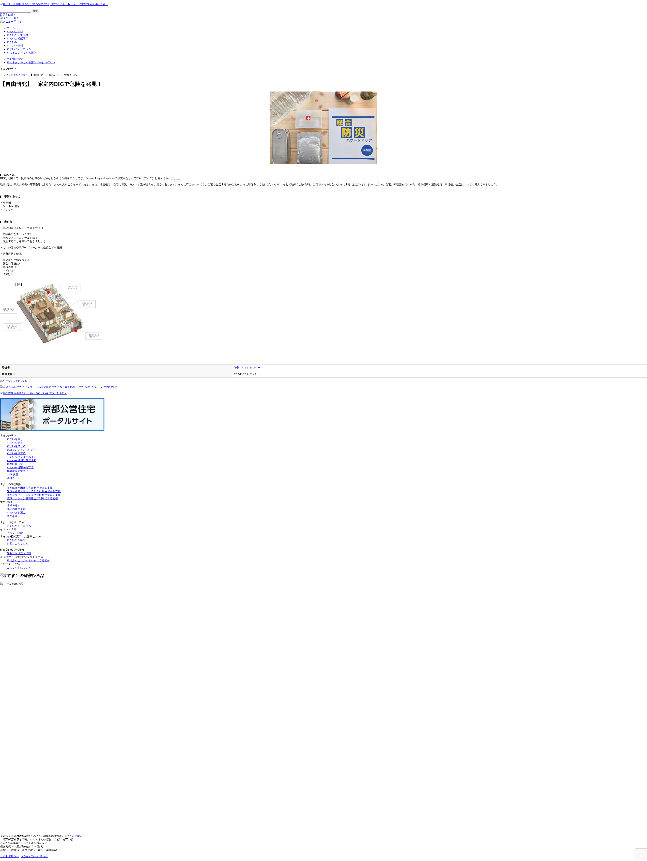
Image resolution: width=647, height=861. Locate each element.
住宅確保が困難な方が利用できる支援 (30, 487)
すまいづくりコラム (19, 49)
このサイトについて (19, 567)
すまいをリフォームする (21, 456)
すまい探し (13, 42)
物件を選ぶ (13, 516)
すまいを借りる (16, 446)
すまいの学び (15, 31)
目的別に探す (8, 14)
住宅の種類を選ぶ (17, 509)
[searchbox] (15, 11)
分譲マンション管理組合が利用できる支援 (32, 498)
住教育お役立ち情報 (19, 553)
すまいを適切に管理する (21, 460)
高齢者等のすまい (17, 471)
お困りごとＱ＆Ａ (17, 543)
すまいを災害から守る (20, 467)
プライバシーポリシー (34, 856)
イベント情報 (15, 45)
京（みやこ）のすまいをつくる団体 (28, 560)
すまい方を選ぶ (16, 512)
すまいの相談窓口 (17, 38)
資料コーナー (15, 478)
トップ (4, 74)
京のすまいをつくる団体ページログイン (31, 62)
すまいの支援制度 (17, 35)
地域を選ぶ (13, 505)
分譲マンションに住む (20, 449)
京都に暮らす (15, 463)
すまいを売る (15, 442)
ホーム (11, 27)
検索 (35, 11)
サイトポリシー (9, 856)
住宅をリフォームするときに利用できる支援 (34, 494)
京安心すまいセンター (247, 367)
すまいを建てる (16, 453)
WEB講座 (12, 474)
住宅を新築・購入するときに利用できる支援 (34, 491)
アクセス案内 (74, 836)
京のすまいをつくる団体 (21, 52)
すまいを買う (15, 439)
